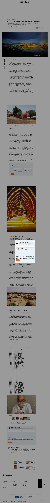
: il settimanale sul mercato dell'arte (22, 250)
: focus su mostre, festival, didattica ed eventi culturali (24, 249)
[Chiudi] (34, 241)
